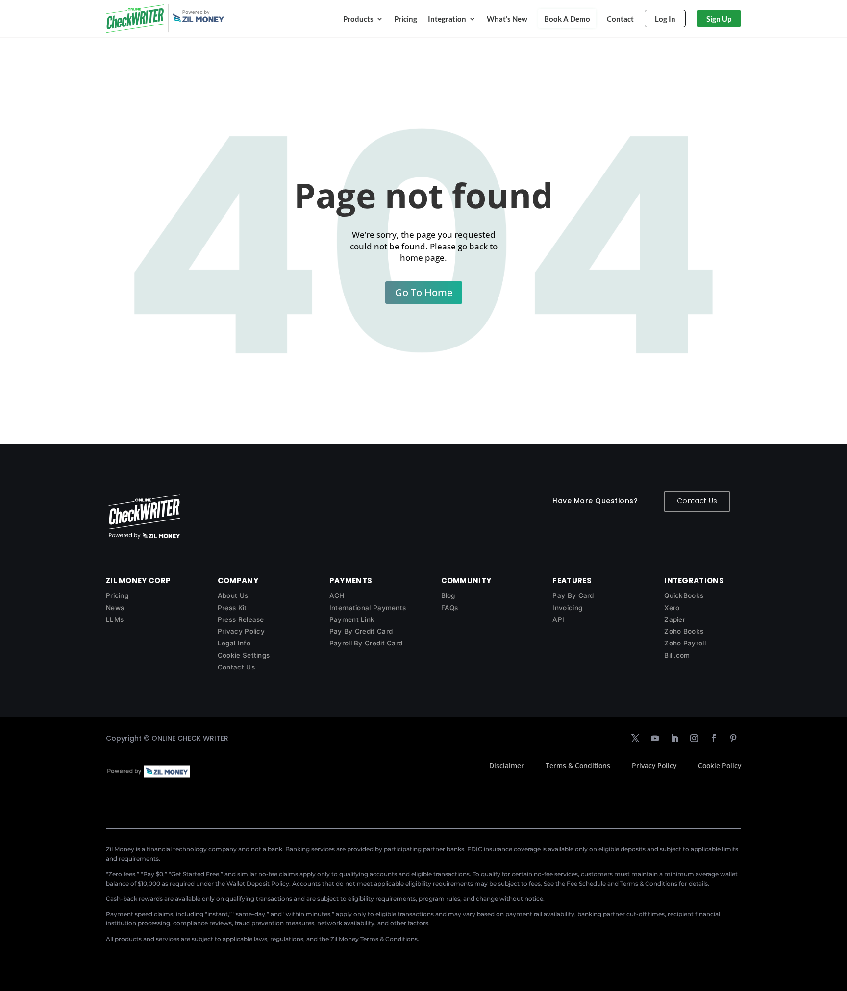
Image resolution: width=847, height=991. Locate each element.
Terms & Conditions (578, 765)
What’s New (507, 18)
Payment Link (352, 619)
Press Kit (232, 608)
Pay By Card (573, 595)
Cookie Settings (244, 655)
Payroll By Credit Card (366, 643)
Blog (448, 595)
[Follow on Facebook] (714, 738)
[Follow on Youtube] (655, 738)
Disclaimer (506, 765)
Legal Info (234, 643)
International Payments (367, 608)
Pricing (405, 18)
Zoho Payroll (685, 643)
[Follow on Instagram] (694, 738)
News (115, 608)
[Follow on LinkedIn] (674, 738)
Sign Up (718, 18)
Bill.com (677, 655)
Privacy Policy (241, 631)
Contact (620, 18)
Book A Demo (567, 18)
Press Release (241, 619)
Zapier (674, 619)
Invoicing (567, 608)
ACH (337, 595)
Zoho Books (683, 631)
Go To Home (423, 292)
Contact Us (697, 501)
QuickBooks (683, 595)
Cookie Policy (719, 765)
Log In (665, 18)
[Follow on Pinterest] (733, 738)
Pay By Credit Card (361, 631)
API (558, 619)
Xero (671, 608)
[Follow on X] (635, 738)
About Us (233, 595)
